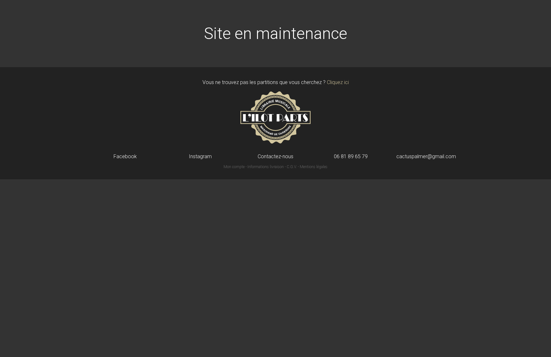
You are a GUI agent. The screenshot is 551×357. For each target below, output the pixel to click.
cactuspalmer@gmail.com (426, 156)
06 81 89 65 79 (351, 156)
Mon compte (234, 167)
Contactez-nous (275, 156)
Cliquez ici (338, 82)
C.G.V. (292, 167)
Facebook (125, 156)
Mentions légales (313, 167)
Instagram (200, 156)
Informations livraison (265, 167)
